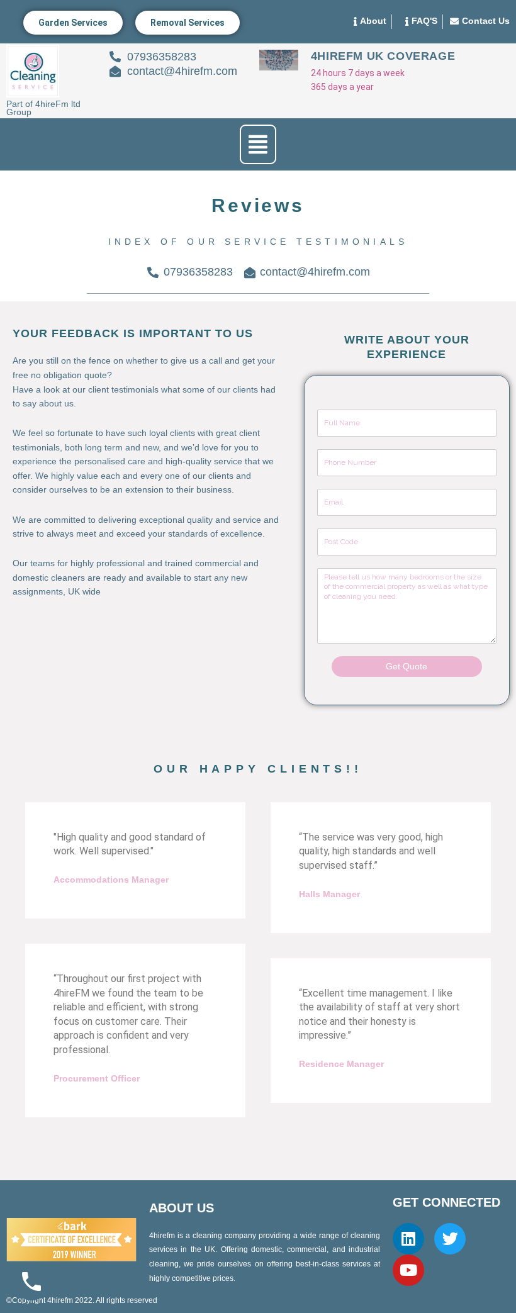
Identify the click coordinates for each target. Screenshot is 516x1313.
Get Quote (406, 666)
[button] (258, 144)
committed (65, 520)
